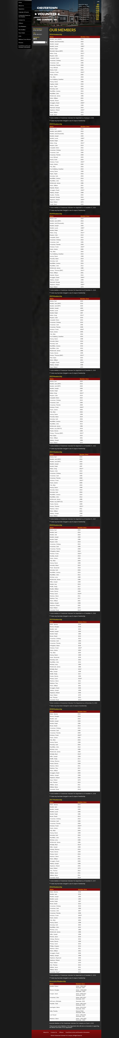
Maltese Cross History (25, 39)
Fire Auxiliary (22, 29)
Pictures (21, 42)
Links (20, 36)
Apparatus (21, 9)
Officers (21, 23)
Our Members (22, 26)
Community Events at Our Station (24, 16)
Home (20, 2)
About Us (21, 5)
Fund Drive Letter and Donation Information (24, 46)
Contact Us (22, 20)
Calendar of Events (24, 12)
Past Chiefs (22, 33)
